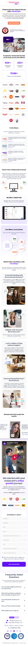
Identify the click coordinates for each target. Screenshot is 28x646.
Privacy (20, 643)
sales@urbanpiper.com (15, 620)
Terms (24, 643)
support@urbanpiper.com (15, 622)
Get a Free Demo (14, 23)
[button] (4, 457)
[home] (14, 2)
